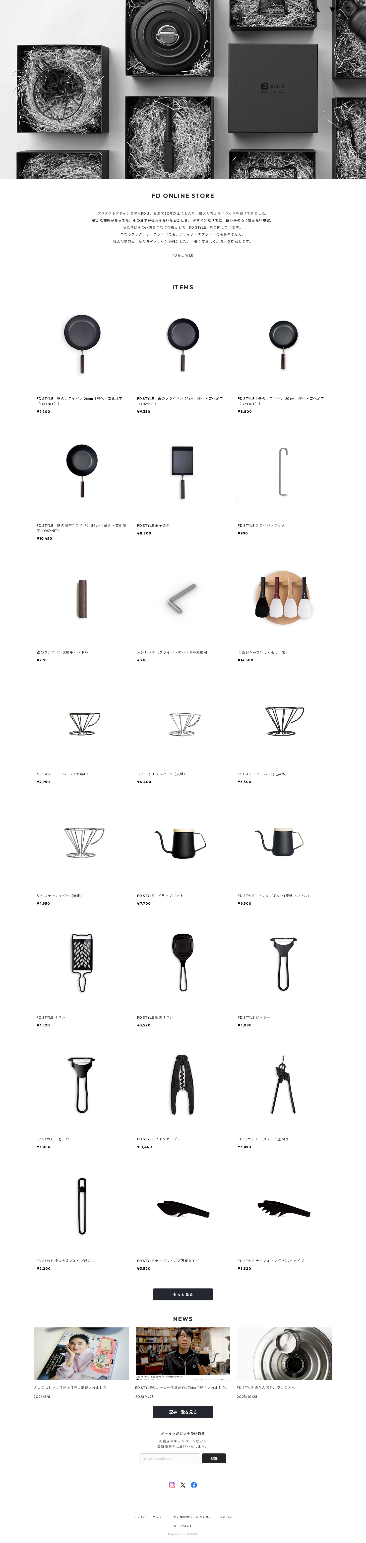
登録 (214, 1458)
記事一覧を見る (183, 1412)
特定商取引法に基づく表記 (193, 1517)
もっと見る (183, 1294)
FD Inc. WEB (183, 255)
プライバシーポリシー (150, 1517)
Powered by (177, 1534)
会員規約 (226, 1517)
